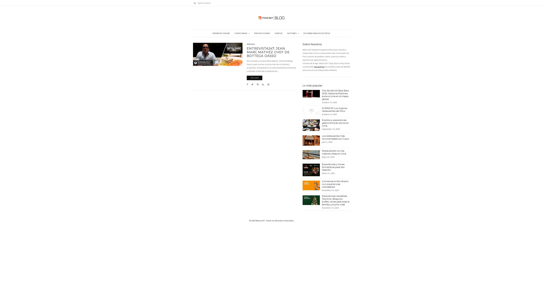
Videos (279, 33)
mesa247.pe (319, 66)
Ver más (254, 78)
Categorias (240, 33)
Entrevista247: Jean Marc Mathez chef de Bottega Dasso (268, 52)
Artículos (251, 44)
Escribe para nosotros (317, 33)
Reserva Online (221, 33)
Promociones (262, 33)
